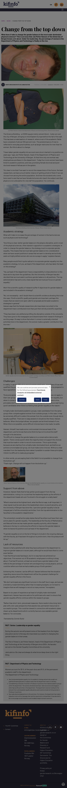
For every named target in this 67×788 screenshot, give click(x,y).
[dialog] (33, 394)
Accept (45, 399)
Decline (37, 399)
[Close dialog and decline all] (49, 386)
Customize (22, 399)
